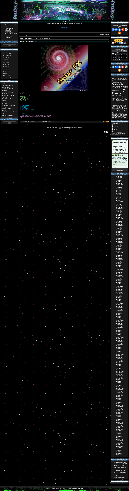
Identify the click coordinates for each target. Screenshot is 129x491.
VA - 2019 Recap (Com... (7, 105)
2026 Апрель (119, 449)
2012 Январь (119, 207)
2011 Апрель (119, 194)
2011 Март (118, 193)
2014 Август (119, 251)
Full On (4, 66)
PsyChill (123, 86)
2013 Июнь (119, 231)
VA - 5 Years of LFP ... (7, 98)
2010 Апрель (119, 177)
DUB (121, 77)
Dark (126, 86)
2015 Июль (119, 266)
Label (4, 69)
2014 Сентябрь (120, 252)
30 (117, 59)
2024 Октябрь (119, 423)
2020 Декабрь (119, 358)
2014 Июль (119, 249)
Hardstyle (125, 102)
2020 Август (119, 352)
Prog (116, 98)
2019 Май (118, 331)
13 (126, 54)
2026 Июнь (119, 451)
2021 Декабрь (119, 375)
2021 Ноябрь (119, 374)
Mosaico (124, 105)
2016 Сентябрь (120, 286)
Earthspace (114, 110)
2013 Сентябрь (120, 235)
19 (124, 56)
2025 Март (118, 430)
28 (113, 59)
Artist (4, 73)
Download (124, 95)
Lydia (121, 115)
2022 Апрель (119, 381)
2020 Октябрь (119, 355)
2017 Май (118, 297)
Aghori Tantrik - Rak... (7, 88)
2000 (122, 87)
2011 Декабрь (119, 205)
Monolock (117, 108)
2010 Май (118, 179)
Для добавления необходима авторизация (120, 169)
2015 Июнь (119, 265)
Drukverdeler (123, 106)
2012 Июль (119, 215)
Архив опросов (121, 133)
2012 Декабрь (119, 222)
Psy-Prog (5, 60)
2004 (115, 81)
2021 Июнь (119, 367)
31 (119, 59)
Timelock (119, 110)
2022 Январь (119, 377)
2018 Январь (119, 309)
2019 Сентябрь (120, 337)
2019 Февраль (119, 327)
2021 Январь (119, 360)
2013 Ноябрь (119, 238)
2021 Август (119, 369)
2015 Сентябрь (120, 269)
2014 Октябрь (119, 254)
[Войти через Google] (126, 29)
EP (123, 77)
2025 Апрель (119, 432)
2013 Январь (119, 224)
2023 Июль (119, 402)
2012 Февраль (119, 208)
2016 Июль (119, 283)
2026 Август (119, 454)
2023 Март (118, 396)
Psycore (113, 90)
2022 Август (119, 386)
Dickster (113, 107)
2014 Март (118, 244)
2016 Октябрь (119, 287)
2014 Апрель (119, 245)
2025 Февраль (119, 429)
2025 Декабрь (119, 443)
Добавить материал (104, 34)
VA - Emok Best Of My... (7, 95)
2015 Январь (119, 258)
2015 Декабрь (119, 273)
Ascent (113, 108)
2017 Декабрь (119, 307)
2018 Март (118, 311)
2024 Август (119, 420)
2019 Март (118, 328)
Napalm (45, 121)
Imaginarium (116, 109)
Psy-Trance (5, 55)
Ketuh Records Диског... (7, 115)
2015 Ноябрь (119, 272)
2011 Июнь (118, 197)
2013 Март (118, 227)
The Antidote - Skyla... (7, 102)
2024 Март (118, 413)
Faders (119, 117)
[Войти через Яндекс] (122, 29)
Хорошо (116, 126)
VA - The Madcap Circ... (7, 111)
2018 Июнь (119, 316)
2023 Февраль (119, 395)
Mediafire (22, 119)
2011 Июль (118, 198)
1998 (117, 87)
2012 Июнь (119, 214)
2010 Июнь (119, 180)
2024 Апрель (119, 415)
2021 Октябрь (119, 372)
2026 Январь (119, 444)
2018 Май (118, 314)
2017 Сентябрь (120, 303)
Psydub (117, 90)
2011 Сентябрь (119, 201)
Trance (113, 97)
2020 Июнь (119, 350)
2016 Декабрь (119, 290)
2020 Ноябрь (119, 357)
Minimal (120, 105)
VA (3, 71)
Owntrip (121, 109)
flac (125, 77)
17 (119, 56)
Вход (68, 128)
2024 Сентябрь (120, 422)
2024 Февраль (119, 412)
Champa (118, 112)
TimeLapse (123, 117)
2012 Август (119, 217)
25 (121, 57)
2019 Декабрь (119, 341)
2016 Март (118, 278)
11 (121, 54)
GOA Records (115, 100)
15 (115, 56)
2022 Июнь (119, 384)
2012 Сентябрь (120, 218)
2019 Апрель (119, 330)
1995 (120, 87)
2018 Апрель (119, 313)
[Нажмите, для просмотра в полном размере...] (64, 90)
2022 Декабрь (119, 392)
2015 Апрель (119, 262)
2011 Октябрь (119, 203)
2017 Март (118, 295)
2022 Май (118, 382)
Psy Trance (118, 91)
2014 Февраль (119, 242)
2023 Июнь (119, 401)
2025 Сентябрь (120, 439)
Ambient (4, 64)
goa (118, 82)
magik (121, 114)
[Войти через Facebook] (119, 29)
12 (124, 54)
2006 (121, 81)
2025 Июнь (119, 434)
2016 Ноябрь (119, 289)
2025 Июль (119, 436)
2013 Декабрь (119, 239)
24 (119, 57)
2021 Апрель (119, 364)
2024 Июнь (119, 418)
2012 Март (118, 210)
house (113, 104)
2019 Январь (119, 326)
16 (117, 56)
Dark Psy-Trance (7, 52)
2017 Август (119, 302)
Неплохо (116, 127)
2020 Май (118, 348)
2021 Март (118, 362)
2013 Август (119, 234)
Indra (123, 110)
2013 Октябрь (119, 237)
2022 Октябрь (119, 389)
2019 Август (119, 336)
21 (113, 57)
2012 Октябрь (119, 220)
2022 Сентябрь (120, 388)
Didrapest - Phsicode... (7, 108)
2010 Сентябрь (120, 184)
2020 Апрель (119, 347)
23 (117, 57)
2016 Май (118, 280)
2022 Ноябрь (119, 391)
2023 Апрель (119, 398)
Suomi (4, 68)
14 (113, 56)
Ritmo (117, 107)
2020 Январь (119, 343)
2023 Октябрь (119, 406)
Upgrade (114, 112)
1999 (123, 82)
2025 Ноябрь (119, 442)
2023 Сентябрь (120, 405)
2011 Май (118, 196)
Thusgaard (124, 115)
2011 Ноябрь (119, 204)
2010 (113, 87)
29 (115, 59)
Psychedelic (114, 82)
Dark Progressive (116, 99)
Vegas (113, 113)
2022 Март (118, 379)
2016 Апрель (119, 279)
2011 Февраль (119, 191)
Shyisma (121, 107)
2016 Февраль (119, 276)
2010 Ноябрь (119, 187)
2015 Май (118, 263)
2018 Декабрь (119, 324)
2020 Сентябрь (120, 354)
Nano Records (119, 102)
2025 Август (119, 437)
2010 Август (119, 183)
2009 (118, 79)
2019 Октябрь (119, 338)
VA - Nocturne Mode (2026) (120, 462)
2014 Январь (119, 241)
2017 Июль (119, 300)
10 (119, 54)
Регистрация (63, 128)
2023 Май (118, 399)
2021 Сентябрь (120, 371)
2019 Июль (119, 334)
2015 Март (118, 261)
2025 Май (118, 433)
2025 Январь (119, 427)
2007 (113, 79)
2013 (26, 38)
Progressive (118, 84)
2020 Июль (119, 351)
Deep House (118, 104)
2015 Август (119, 268)
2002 (113, 78)
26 (124, 57)
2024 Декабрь (119, 426)
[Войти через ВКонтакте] (116, 29)
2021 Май (118, 365)
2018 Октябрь (119, 321)
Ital (119, 113)
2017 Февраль (119, 293)
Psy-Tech (5, 62)
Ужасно (115, 130)
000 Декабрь (119, 176)
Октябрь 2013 (119, 49)
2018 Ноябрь (119, 323)
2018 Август (119, 319)
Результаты (114, 133)
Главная (21, 38)
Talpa (123, 116)
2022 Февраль (119, 378)
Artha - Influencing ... (6, 92)
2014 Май (118, 246)
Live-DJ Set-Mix (6, 77)
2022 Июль (119, 385)
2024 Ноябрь (119, 425)
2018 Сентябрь (120, 320)
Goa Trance (5, 53)
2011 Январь (119, 190)
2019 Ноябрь (119, 340)
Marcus (113, 115)
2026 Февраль (119, 446)
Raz (125, 110)
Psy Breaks (121, 100)
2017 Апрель (119, 296)
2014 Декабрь (119, 256)
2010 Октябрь (119, 186)
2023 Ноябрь (119, 408)
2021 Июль (119, 368)
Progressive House (116, 101)
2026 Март (118, 447)
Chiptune (5, 59)
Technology (114, 117)
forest (113, 77)
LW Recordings (115, 105)
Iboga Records (122, 98)
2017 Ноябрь (119, 306)
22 (115, 57)
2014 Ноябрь (119, 255)
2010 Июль (119, 181)
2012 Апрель (119, 211)
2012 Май (118, 212)
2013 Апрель (119, 228)
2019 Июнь (119, 333)
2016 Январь (119, 275)
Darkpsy (117, 95)
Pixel (118, 114)
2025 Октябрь (119, 440)
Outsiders (119, 116)
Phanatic (125, 114)
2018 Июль (119, 317)
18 (121, 56)
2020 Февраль (119, 344)
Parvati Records (123, 99)
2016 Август (119, 285)
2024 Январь (119, 410)
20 (126, 56)
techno (115, 78)
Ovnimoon (114, 106)
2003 (123, 79)
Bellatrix (116, 113)
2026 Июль (119, 453)
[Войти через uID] (113, 29)
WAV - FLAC (5, 75)
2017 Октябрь (119, 304)
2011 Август (119, 200)
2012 (120, 95)
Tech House (123, 104)
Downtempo (118, 86)
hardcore (117, 97)
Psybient (126, 87)
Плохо (115, 129)
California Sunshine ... (7, 85)
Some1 (121, 113)
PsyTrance (117, 77)
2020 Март (118, 345)
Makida (118, 106)
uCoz (82, 488)
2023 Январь (119, 393)
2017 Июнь (119, 299)
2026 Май (118, 450)
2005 (115, 79)
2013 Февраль (119, 225)
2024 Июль (119, 419)
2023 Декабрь (119, 409)
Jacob (121, 108)
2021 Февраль (119, 361)
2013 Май (118, 229)
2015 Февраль (119, 259)
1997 (120, 82)
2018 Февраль (119, 310)
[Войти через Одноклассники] (119, 32)
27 (126, 57)
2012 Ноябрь (119, 221)
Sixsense (125, 108)
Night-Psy (5, 57)
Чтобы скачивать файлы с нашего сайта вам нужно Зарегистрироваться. (64, 23)
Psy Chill (123, 94)
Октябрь (30, 38)
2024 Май (118, 416)
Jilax (124, 107)
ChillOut (118, 81)
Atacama (117, 115)
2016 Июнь (119, 282)
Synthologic (114, 114)
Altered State (123, 112)
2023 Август (119, 403)
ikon (113, 109)
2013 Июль (119, 232)
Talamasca (114, 116)
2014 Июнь (119, 248)
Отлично (116, 124)
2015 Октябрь (119, 270)
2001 (124, 78)
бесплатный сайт (75, 488)
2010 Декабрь (119, 188)
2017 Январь (119, 292)
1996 (120, 79)
